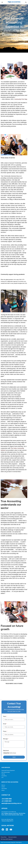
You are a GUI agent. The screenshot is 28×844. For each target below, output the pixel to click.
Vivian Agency (19, 842)
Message (5, 738)
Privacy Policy (3, 837)
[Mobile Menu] (2, 2)
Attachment (6, 750)
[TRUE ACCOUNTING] (14, 2)
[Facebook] (2, 829)
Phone (5, 731)
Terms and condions (12, 837)
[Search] (26, 2)
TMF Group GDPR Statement (6, 839)
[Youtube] (11, 829)
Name (4, 716)
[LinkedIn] (7, 829)
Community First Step (20, 99)
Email (4, 723)
